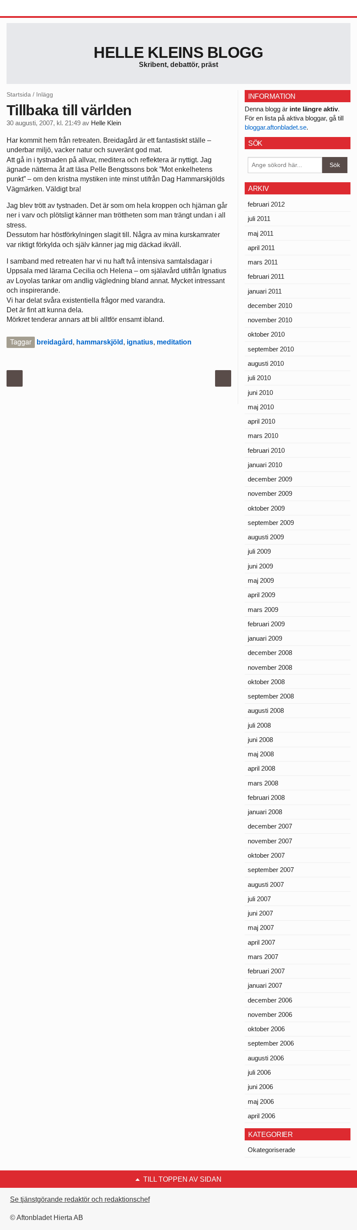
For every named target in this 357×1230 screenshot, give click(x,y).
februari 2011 (266, 276)
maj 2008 (261, 754)
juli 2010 (259, 377)
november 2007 (270, 841)
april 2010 (261, 421)
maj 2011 (260, 233)
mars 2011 (263, 262)
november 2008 (270, 667)
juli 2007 (259, 898)
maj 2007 (261, 927)
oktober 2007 (266, 855)
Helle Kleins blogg (178, 52)
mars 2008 (263, 783)
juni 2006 (260, 1086)
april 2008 (261, 768)
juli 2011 (259, 218)
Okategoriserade (271, 1149)
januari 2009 (265, 638)
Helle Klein (106, 123)
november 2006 (270, 1014)
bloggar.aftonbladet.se (275, 127)
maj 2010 (261, 407)
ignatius (140, 342)
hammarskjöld (99, 342)
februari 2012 (266, 204)
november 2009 (270, 493)
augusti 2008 (266, 710)
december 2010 (270, 305)
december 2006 (270, 1000)
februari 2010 (266, 450)
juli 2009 (259, 551)
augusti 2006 (266, 1058)
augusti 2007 (266, 884)
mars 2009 (263, 609)
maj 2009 (261, 580)
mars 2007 (263, 956)
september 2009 (271, 522)
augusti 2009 (266, 537)
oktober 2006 (266, 1029)
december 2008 (270, 652)
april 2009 (261, 594)
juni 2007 (260, 913)
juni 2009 (260, 566)
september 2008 (271, 696)
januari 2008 (265, 812)
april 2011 (261, 247)
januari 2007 (265, 985)
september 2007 (271, 869)
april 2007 (261, 942)
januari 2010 (265, 464)
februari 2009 (266, 624)
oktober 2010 (266, 334)
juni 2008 (260, 739)
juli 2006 (259, 1072)
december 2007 (270, 826)
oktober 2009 (266, 508)
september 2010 (271, 349)
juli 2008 (259, 725)
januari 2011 (265, 291)
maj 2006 (261, 1101)
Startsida (19, 94)
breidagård (55, 342)
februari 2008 (266, 797)
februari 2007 (266, 971)
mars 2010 (263, 435)
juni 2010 (260, 392)
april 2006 (261, 1116)
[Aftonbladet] (39, 8)
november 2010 (270, 320)
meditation (174, 342)
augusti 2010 (266, 363)
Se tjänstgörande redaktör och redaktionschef (80, 1199)
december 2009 (270, 479)
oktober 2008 (266, 681)
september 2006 (271, 1043)
